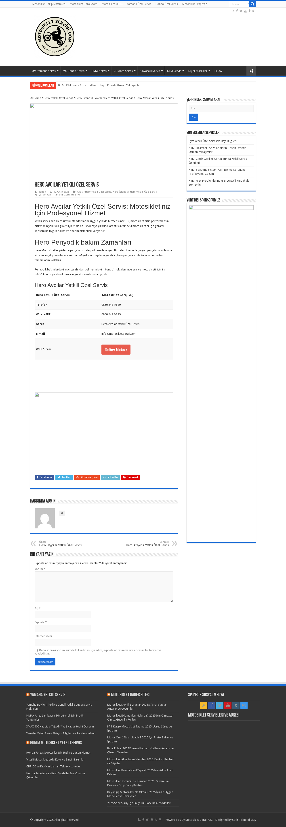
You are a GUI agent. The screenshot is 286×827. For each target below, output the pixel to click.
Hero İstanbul (84, 98)
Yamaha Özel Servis (139, 4)
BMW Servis (99, 71)
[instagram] (253, 11)
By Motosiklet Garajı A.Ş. (197, 819)
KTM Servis (174, 71)
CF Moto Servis (123, 71)
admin (42, 191)
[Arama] (252, 4)
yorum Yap (45, 194)
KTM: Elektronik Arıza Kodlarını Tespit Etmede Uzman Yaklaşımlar (99, 85)
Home (37, 98)
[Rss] (233, 11)
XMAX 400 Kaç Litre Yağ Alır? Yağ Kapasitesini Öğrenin (60, 726)
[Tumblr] (249, 11)
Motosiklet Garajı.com (83, 4)
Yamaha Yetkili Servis (47, 695)
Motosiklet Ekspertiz (194, 4)
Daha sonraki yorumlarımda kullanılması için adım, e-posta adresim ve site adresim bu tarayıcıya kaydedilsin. (98, 651)
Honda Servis (76, 71)
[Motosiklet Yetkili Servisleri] (55, 35)
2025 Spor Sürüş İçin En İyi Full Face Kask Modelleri (139, 803)
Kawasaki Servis (150, 71)
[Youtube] (245, 11)
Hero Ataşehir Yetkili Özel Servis (147, 543)
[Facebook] (237, 11)
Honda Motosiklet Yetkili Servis (56, 743)
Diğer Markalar (197, 71)
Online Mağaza (116, 349)
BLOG (218, 71)
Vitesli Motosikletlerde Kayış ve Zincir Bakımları (55, 759)
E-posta (41, 622)
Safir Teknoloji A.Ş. (244, 819)
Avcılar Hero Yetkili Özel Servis (114, 98)
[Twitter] (241, 11)
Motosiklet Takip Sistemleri (48, 4)
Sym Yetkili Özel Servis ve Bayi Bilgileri (213, 141)
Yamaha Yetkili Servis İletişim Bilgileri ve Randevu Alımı (60, 733)
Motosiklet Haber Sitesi (130, 695)
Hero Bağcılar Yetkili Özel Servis (60, 543)
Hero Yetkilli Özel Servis (58, 98)
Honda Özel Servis (167, 4)
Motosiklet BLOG (112, 4)
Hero (42, 242)
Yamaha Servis (46, 71)
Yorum (40, 569)
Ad (37, 608)
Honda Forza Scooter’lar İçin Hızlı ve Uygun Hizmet (58, 752)
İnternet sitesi (43, 636)
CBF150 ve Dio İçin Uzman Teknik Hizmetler (53, 766)
